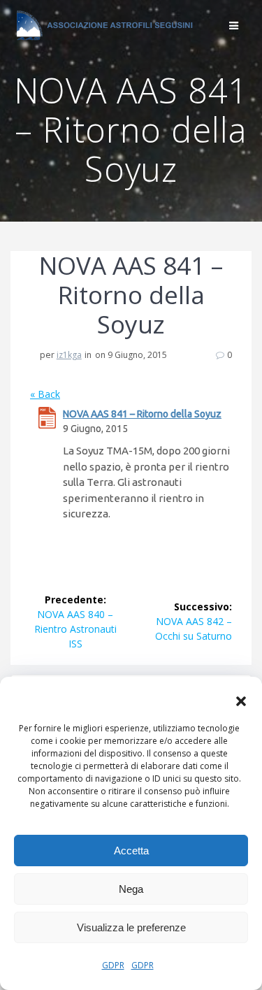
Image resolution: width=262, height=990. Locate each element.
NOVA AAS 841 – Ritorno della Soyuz (142, 413)
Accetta (131, 850)
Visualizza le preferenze (131, 927)
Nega (131, 889)
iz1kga (69, 355)
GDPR (113, 965)
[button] (241, 701)
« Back (45, 394)
